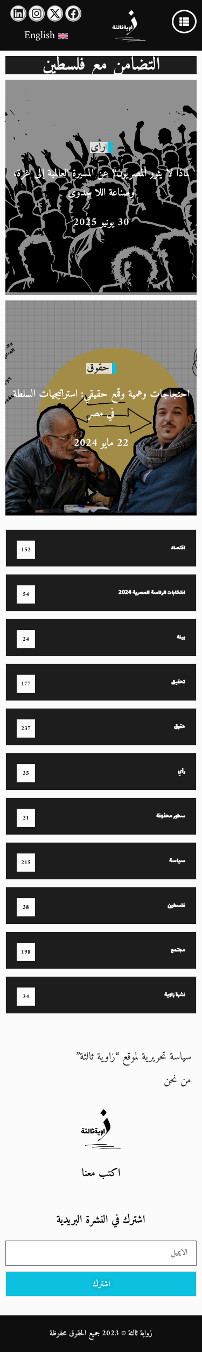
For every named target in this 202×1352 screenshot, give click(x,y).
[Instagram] (37, 13)
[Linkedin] (18, 13)
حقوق (98, 368)
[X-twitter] (55, 13)
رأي (98, 147)
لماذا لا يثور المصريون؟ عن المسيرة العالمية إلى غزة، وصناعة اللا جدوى (101, 183)
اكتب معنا (101, 1173)
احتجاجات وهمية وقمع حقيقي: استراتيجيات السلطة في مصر (101, 404)
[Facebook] (73, 13)
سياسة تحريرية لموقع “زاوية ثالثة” (133, 1057)
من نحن (177, 1080)
